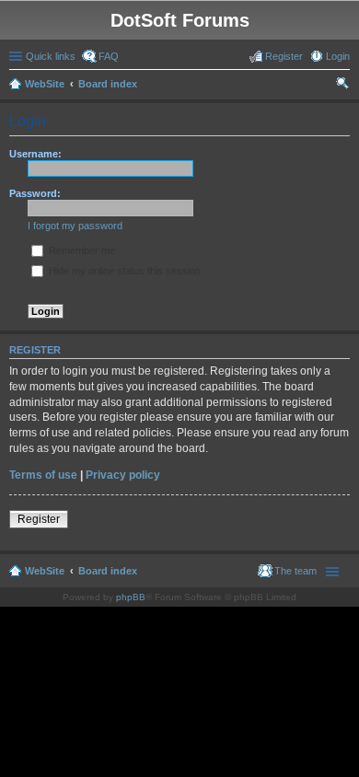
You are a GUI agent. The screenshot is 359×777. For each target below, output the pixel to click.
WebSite (44, 83)
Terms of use (43, 475)
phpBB (130, 597)
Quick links (50, 56)
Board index (107, 83)
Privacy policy (123, 475)
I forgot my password (75, 225)
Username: (35, 153)
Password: (35, 193)
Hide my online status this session (123, 270)
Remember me (80, 250)
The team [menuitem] (295, 570)
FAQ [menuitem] (108, 56)
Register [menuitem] (284, 56)
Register (38, 519)
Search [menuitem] (342, 85)
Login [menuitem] (338, 56)
